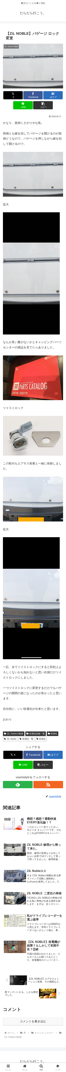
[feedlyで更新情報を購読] (18, 784)
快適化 (54, 733)
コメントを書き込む (33, 1021)
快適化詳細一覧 (37, 733)
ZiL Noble (11, 739)
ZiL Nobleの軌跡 (15, 733)
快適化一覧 (27, 739)
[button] (43, 105)
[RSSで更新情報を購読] (48, 784)
